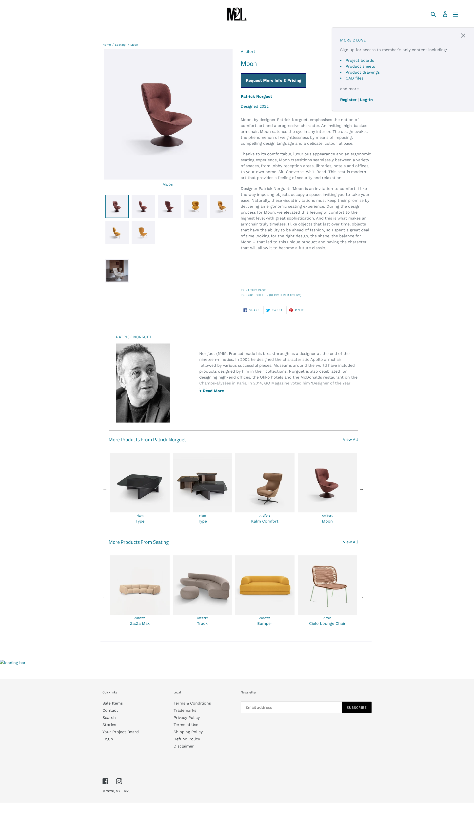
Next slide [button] (361, 488)
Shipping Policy (188, 731)
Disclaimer (184, 746)
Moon (134, 44)
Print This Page (253, 290)
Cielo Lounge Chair (327, 623)
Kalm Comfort (264, 521)
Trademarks (185, 710)
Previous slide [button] (104, 488)
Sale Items (112, 703)
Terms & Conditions (192, 703)
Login (107, 739)
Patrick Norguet (256, 96)
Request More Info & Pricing (273, 80)
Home (106, 44)
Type (140, 521)
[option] (140, 488)
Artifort (248, 51)
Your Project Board (120, 731)
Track (202, 623)
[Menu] (455, 14)
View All (350, 439)
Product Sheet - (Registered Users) (271, 295)
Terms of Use (186, 724)
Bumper (264, 623)
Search (109, 717)
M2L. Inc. (123, 791)
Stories (109, 724)
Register (348, 99)
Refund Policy (187, 739)
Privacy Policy (187, 717)
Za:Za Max (140, 623)
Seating (120, 44)
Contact (110, 710)
